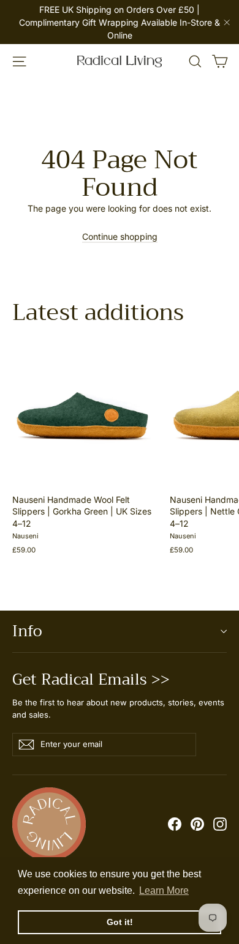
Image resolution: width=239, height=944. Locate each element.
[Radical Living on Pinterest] (197, 824)
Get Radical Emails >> (91, 677)
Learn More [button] (164, 890)
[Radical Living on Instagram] (220, 824)
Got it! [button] (120, 922)
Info (27, 631)
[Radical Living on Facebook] (174, 824)
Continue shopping (119, 236)
